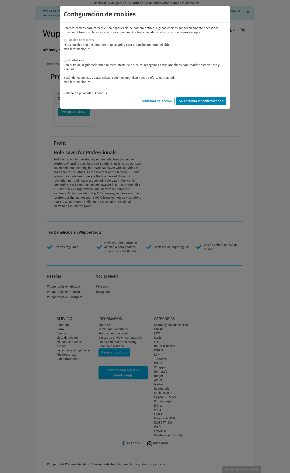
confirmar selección (156, 101)
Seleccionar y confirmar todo (201, 101)
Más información (76, 49)
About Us (101, 93)
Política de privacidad (78, 93)
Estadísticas (76, 60)
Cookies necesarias (81, 40)
